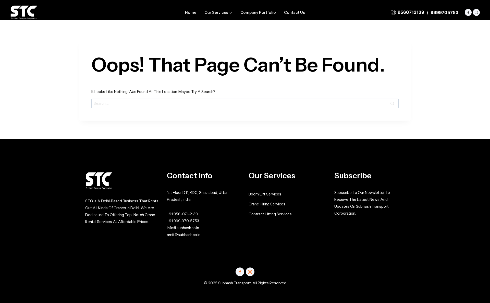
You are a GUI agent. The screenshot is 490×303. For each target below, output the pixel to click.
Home (190, 12)
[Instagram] (476, 12)
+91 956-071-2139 (182, 214)
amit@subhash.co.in (183, 234)
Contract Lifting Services (270, 214)
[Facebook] (468, 12)
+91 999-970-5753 (183, 220)
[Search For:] (245, 103)
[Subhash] (24, 12)
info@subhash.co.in (183, 227)
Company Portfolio (258, 12)
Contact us (294, 12)
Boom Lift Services (265, 194)
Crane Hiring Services (267, 204)
